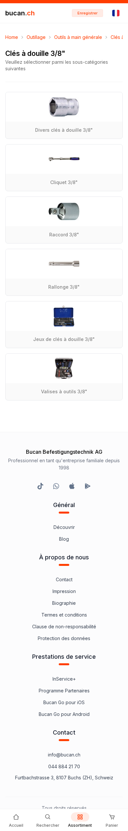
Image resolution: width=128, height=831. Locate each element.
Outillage (36, 37)
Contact (64, 579)
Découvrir (64, 527)
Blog (64, 539)
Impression (64, 591)
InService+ (64, 679)
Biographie (64, 603)
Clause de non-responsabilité (64, 626)
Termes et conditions (64, 615)
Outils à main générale (78, 37)
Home (11, 37)
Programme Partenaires (64, 690)
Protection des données (64, 638)
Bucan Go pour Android (64, 714)
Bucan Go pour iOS (64, 702)
